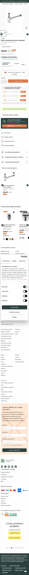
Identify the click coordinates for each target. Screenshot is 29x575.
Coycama (3, 364)
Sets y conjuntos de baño (7, 334)
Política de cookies (7, 568)
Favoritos (3, 503)
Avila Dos (3, 368)
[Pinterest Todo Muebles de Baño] (12, 467)
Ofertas (17, 357)
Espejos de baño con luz (7, 324)
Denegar (14, 317)
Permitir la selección (14, 312)
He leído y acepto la (13, 445)
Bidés (16, 334)
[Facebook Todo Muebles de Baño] (2, 467)
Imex (2, 361)
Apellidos (5, 432)
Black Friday (18, 359)
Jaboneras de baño (6, 345)
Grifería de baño (19, 3)
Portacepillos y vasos (6, 336)
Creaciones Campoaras (7, 366)
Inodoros (17, 331)
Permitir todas (14, 307)
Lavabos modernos (20, 253)
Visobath (3, 359)
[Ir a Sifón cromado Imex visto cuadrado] (9, 177)
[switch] (25, 291)
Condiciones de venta (20, 568)
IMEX (3, 38)
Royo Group (4, 370)
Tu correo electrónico (8, 439)
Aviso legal (3, 565)
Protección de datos (14, 565)
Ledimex (3, 375)
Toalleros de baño (5, 331)
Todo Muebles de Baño (7, 3)
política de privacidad (17, 445)
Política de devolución (20, 570)
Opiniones (4, 474)
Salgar (2, 357)
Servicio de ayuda (15, 537)
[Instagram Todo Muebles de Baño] (5, 467)
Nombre (4, 425)
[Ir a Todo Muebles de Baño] (14, 461)
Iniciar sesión (4, 496)
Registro (3, 498)
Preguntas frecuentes (7, 476)
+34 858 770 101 (14, 533)
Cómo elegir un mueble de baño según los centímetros (6, 398)
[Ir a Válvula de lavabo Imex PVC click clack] (9, 216)
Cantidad (3, 78)
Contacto (3, 479)
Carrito (3, 501)
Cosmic (3, 373)
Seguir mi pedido (5, 505)
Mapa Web (5, 572)
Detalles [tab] (14, 261)
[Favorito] (13, 173)
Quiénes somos (5, 472)
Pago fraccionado (19, 361)
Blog (2, 481)
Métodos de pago (6, 570)
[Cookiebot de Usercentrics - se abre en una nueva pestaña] (20, 257)
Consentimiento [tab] (6, 261)
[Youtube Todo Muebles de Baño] (9, 467)
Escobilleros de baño (6, 343)
